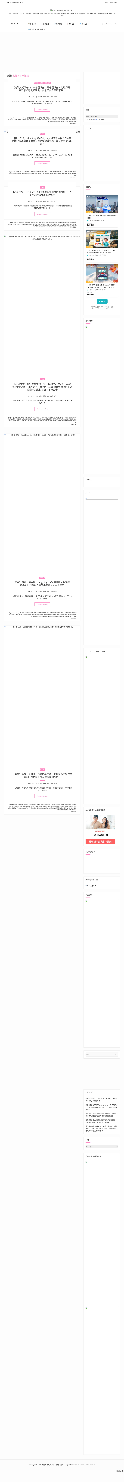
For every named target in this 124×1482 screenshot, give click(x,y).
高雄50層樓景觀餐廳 (58, 222)
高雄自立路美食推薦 (60, 616)
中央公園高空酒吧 (40, 118)
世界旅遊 (59, 24)
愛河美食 (23, 417)
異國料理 (42, 578)
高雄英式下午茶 (46, 120)
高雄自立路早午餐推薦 (47, 616)
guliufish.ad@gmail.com (16, 2)
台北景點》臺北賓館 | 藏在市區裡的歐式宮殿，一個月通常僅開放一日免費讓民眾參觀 (102, 1121)
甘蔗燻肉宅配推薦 (16, 419)
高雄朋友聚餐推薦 (62, 614)
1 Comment (73, 228)
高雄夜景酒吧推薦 (22, 120)
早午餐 (42, 134)
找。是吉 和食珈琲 (25, 172)
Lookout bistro (18, 118)
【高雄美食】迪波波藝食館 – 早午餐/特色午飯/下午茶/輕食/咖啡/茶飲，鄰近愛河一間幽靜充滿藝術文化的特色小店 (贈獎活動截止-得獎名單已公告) (42, 386)
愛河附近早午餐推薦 (52, 417)
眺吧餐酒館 (73, 118)
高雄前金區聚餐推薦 (37, 614)
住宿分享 (71, 24)
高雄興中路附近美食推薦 (69, 808)
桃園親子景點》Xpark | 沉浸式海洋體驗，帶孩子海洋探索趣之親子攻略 (101, 1100)
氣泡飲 (32, 172)
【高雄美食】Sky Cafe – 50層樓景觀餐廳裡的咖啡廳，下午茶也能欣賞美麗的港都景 (42, 193)
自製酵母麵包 (39, 172)
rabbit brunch (18, 804)
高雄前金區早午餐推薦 (45, 421)
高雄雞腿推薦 (72, 810)
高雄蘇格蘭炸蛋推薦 (62, 810)
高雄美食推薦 (37, 120)
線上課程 (88, 816)
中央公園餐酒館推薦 (28, 118)
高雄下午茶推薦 (12, 120)
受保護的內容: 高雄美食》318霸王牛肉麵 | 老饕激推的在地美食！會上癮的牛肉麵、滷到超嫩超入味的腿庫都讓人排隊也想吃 (102, 1128)
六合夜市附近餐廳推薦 (40, 613)
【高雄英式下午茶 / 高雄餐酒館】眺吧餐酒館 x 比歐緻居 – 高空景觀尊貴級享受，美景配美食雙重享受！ (42, 89)
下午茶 (36, 83)
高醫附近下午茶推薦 (24, 222)
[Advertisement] (62, 51)
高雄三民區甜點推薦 (37, 224)
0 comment (73, 123)
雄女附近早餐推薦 (58, 419)
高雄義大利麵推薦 (48, 808)
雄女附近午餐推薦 (47, 419)
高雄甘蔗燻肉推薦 (67, 421)
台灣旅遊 (46, 24)
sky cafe (16, 222)
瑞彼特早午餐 (26, 804)
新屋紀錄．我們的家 (36, 29)
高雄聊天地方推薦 (48, 173)
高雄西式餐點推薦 (71, 616)
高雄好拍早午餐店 (58, 172)
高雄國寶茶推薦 (70, 224)
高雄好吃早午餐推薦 (70, 804)
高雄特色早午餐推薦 (29, 808)
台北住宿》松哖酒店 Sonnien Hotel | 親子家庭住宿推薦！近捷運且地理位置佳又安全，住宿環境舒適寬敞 (102, 1107)
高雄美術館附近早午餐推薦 (29, 173)
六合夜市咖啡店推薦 (27, 613)
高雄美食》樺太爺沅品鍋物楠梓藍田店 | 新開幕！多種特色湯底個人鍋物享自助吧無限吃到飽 (102, 1115)
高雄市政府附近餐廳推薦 (46, 806)
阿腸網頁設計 (120, 1471)
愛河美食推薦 (30, 417)
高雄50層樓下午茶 (47, 222)
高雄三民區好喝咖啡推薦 (24, 224)
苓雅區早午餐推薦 (35, 804)
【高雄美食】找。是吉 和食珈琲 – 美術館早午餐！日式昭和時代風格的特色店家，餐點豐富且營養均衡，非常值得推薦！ (42, 141)
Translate (101, 119)
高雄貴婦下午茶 (55, 120)
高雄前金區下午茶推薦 (32, 421)
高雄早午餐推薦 (67, 172)
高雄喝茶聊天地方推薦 (59, 224)
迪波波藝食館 (25, 419)
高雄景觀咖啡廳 (61, 226)
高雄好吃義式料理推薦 (50, 614)
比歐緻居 (66, 118)
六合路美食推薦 (51, 613)
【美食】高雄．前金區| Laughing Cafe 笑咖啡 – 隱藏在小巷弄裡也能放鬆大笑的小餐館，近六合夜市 (42, 584)
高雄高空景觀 (72, 121)
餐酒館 (41, 83)
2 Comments (73, 618)
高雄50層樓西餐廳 (69, 222)
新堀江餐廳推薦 (59, 118)
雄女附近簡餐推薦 (68, 419)
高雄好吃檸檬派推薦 (50, 226)
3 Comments (73, 424)
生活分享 (84, 24)
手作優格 (16, 172)
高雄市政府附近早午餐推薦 (16, 806)
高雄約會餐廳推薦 (71, 226)
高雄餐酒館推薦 (55, 121)
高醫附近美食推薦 (36, 222)
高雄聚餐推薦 (57, 173)
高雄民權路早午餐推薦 (16, 808)
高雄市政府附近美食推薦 (31, 806)
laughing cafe (17, 613)
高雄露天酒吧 (64, 120)
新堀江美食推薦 (49, 118)
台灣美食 (33, 24)
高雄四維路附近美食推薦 (57, 804)
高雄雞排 (64, 173)
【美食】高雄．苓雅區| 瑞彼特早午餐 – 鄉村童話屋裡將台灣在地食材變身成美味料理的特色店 (42, 775)
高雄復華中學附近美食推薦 (60, 806)
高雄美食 (47, 83)
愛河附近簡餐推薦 (63, 417)
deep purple (16, 417)
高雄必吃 (30, 120)
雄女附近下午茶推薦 (35, 419)
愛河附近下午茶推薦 (40, 417)
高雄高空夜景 (64, 121)
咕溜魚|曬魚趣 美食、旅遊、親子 (47, 97)
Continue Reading (43, 109)
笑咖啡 (58, 613)
